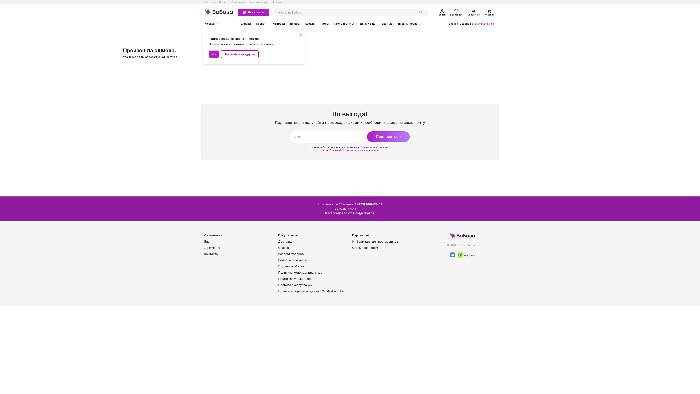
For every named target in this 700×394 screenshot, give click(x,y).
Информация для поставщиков (375, 241)
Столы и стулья (344, 23)
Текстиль (386, 23)
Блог (207, 241)
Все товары (256, 12)
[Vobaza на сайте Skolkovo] (465, 256)
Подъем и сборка (258, 2)
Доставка (209, 2)
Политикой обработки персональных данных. (354, 150)
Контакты (278, 2)
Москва (210, 23)
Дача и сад (367, 23)
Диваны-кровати (409, 23)
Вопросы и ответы (292, 260)
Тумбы (324, 23)
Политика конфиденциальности (302, 272)
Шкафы (295, 23)
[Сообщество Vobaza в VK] (451, 256)
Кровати (261, 23)
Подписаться (388, 136)
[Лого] (218, 12)
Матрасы (279, 23)
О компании (237, 2)
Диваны (245, 23)
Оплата (223, 2)
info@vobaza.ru (364, 213)
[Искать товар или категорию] (420, 12)
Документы (212, 248)
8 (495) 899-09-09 (368, 204)
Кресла (310, 23)
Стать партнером (365, 248)
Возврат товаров (291, 254)
